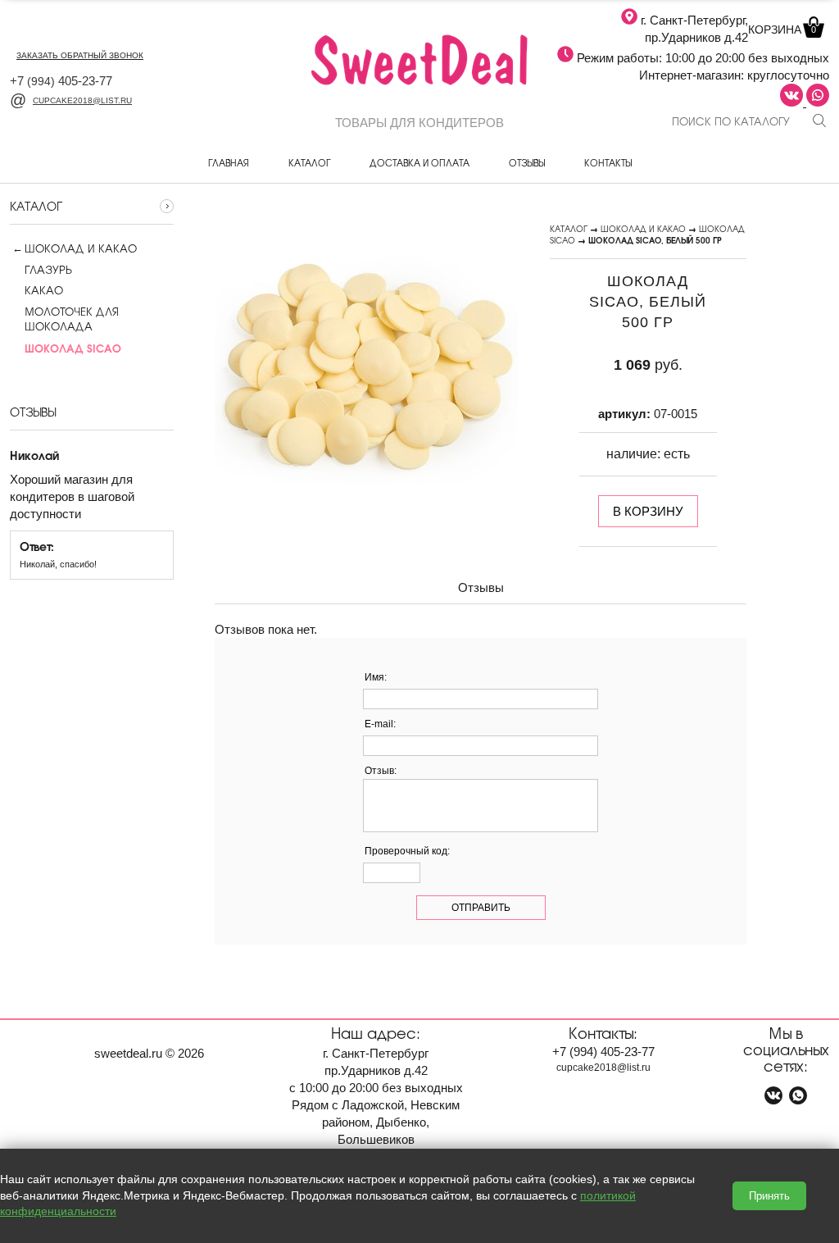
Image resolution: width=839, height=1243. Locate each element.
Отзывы (527, 162)
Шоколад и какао (81, 248)
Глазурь (48, 269)
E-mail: (380, 724)
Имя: (376, 677)
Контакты (608, 162)
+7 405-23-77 (61, 81)
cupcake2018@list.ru (82, 100)
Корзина (782, 29)
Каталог (309, 162)
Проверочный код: (407, 851)
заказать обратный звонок (79, 55)
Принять (769, 1196)
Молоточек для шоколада (72, 319)
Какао (44, 290)
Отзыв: (381, 770)
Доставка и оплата (419, 162)
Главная (228, 162)
